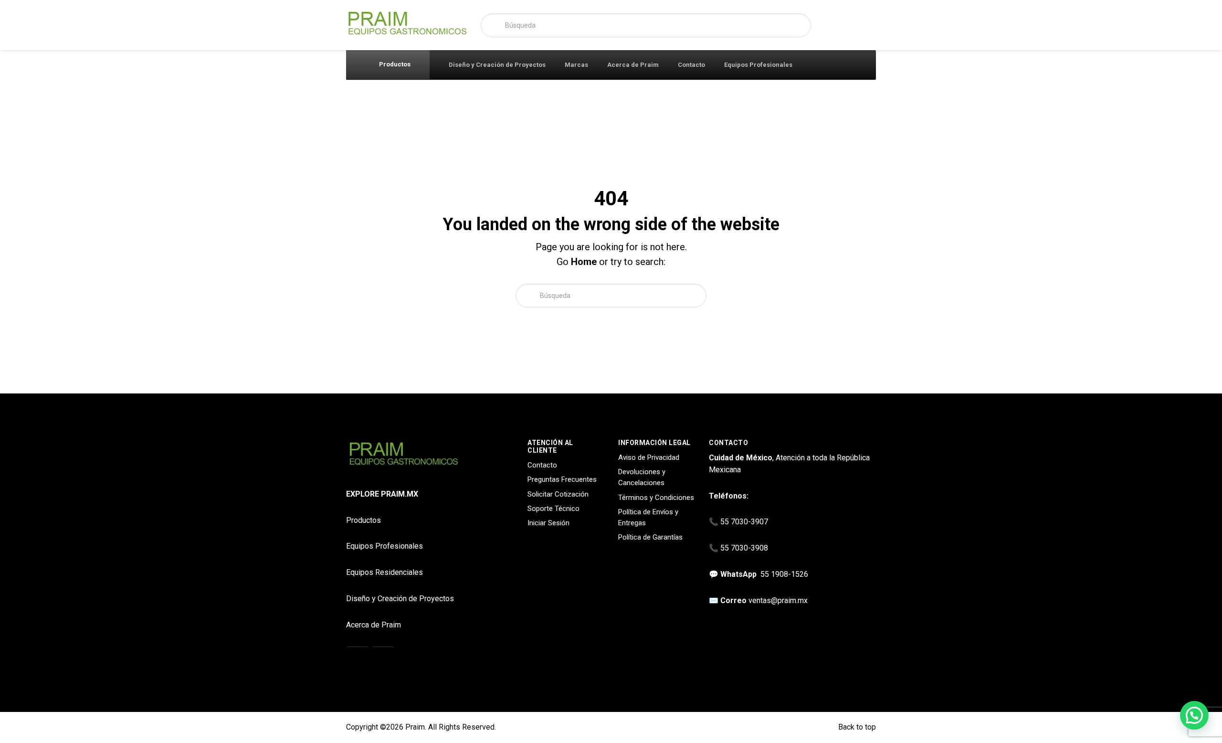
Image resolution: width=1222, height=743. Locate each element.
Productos (394, 64)
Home (584, 261)
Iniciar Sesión (548, 523)
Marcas (576, 64)
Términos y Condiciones (656, 497)
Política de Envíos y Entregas (648, 517)
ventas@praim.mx (778, 600)
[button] (1194, 715)
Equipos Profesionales (758, 64)
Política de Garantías (650, 537)
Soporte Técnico (553, 508)
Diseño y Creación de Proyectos (497, 64)
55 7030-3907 (744, 521)
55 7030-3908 (744, 547)
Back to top (856, 727)
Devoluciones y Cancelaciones (641, 477)
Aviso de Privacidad (648, 457)
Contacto (691, 64)
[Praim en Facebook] (383, 658)
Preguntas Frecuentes (562, 479)
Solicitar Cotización (558, 494)
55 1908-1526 (784, 574)
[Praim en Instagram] (357, 658)
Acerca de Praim (633, 64)
